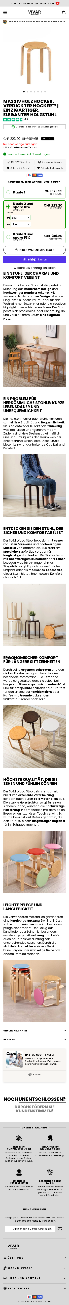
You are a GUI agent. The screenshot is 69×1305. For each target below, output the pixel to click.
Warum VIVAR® (20, 1268)
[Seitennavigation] (5, 12)
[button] (34, 192)
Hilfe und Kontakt (24, 1278)
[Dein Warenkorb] (63, 12)
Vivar (27, 1301)
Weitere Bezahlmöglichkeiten (35, 268)
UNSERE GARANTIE (15, 1030)
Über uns (15, 1257)
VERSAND (9, 1039)
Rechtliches (19, 1288)
